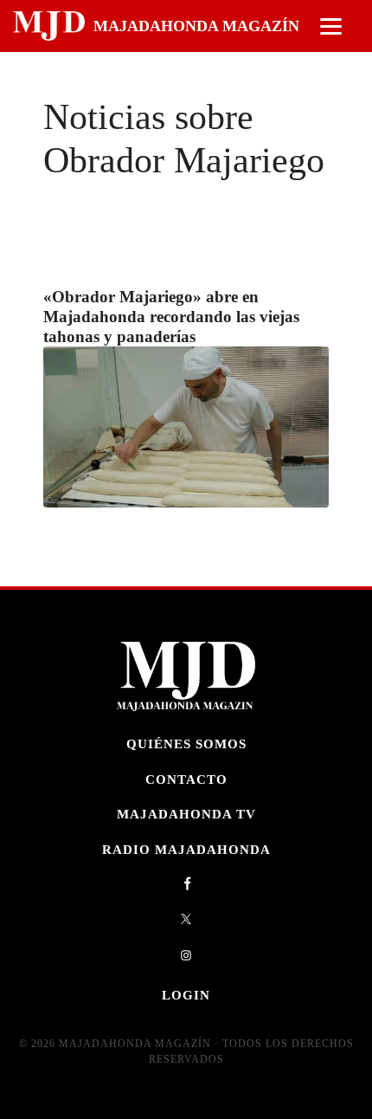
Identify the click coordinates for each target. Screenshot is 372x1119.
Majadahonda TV (186, 813)
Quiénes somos (186, 743)
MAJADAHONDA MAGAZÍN (196, 26)
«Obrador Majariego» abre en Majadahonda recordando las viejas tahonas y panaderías (171, 317)
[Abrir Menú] (331, 26)
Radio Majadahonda (186, 849)
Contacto (186, 779)
